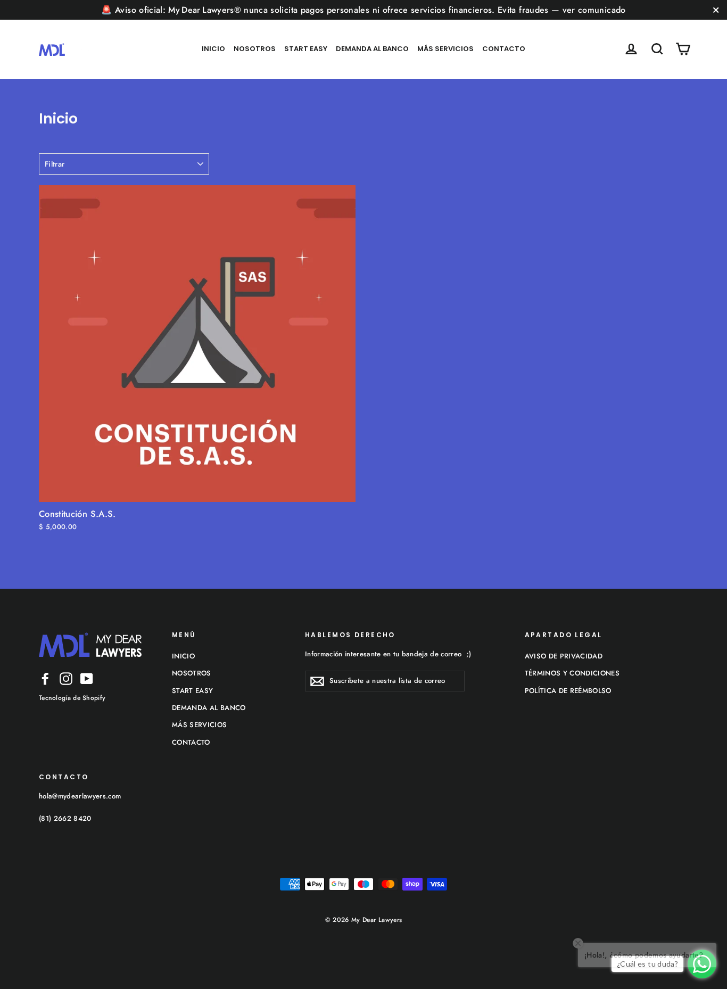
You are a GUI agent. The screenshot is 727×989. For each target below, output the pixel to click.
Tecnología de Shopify (72, 698)
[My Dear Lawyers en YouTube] (86, 678)
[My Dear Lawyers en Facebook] (45, 678)
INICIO (213, 49)
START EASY (305, 49)
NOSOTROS (255, 49)
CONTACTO (503, 49)
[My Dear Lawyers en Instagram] (66, 678)
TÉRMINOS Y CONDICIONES (572, 673)
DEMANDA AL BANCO (372, 49)
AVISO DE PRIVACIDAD (564, 656)
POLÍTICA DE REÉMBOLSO (568, 691)
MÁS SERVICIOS (445, 49)
